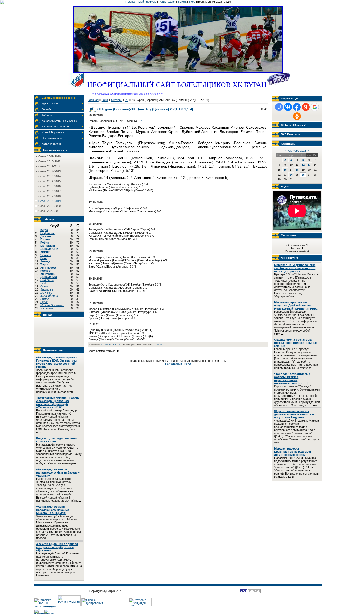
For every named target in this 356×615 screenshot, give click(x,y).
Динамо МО (48, 277)
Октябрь (116, 100)
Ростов (45, 270)
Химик (45, 251)
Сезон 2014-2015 (49, 181)
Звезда (45, 261)
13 (309, 164)
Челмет (45, 255)
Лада (43, 283)
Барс (43, 258)
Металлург (48, 245)
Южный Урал (49, 295)
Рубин (44, 242)
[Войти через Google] (315, 107)
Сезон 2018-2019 (49, 201)
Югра (44, 230)
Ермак (44, 298)
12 (303, 164)
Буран (44, 302)
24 (291, 174)
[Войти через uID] (279, 107)
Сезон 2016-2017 (49, 191)
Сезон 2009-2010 (49, 156)
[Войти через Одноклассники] (297, 116)
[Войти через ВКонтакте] (288, 107)
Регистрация (167, 1)
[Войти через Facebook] (297, 107)
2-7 (140, 120)
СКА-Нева (47, 280)
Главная (130, 1)
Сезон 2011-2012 (49, 166)
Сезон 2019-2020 (49, 206)
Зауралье (46, 289)
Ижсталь (46, 308)
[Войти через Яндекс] (306, 107)
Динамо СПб (49, 248)
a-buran (158, 344)
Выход (182, 1)
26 (126, 100)
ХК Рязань (47, 273)
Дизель (45, 236)
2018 (105, 100)
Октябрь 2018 (297, 150)
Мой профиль (147, 1)
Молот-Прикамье (52, 305)
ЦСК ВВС (46, 292)
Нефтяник (47, 233)
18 (297, 169)
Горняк (45, 239)
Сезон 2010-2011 (49, 161)
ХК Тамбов (48, 267)
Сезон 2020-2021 (49, 210)
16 (285, 169)
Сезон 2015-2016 (49, 186)
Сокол (44, 286)
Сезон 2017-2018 (49, 196)
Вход (192, 1)
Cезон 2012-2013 (49, 171)
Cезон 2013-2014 (49, 176)
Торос (44, 264)
